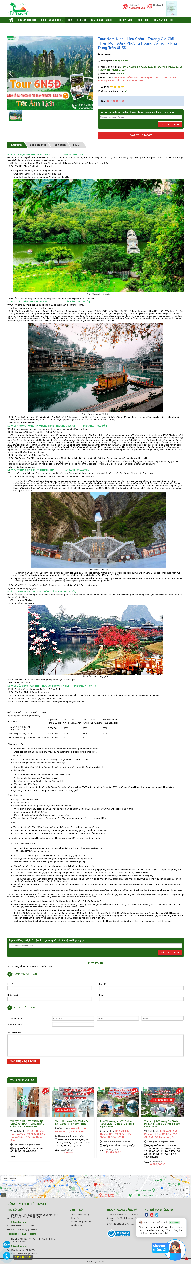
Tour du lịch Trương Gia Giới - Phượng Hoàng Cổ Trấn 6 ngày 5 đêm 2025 (162, 1124)
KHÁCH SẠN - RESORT (102, 20)
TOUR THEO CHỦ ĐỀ (76, 20)
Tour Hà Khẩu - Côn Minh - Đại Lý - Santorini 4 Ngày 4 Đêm (72, 1122)
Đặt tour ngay (141, 135)
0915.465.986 (137, 8)
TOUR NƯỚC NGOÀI (26, 20)
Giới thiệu (143, 20)
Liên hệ (13, 26)
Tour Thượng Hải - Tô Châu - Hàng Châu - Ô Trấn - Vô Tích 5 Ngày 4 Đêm (117, 1124)
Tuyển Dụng (76, 1225)
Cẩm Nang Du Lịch (164, 20)
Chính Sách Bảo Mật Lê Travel (123, 1214)
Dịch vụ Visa (126, 20)
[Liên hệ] (7, 1257)
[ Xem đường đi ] (19, 1222)
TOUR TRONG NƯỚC (51, 20)
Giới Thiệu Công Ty (79, 1214)
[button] (89, 73)
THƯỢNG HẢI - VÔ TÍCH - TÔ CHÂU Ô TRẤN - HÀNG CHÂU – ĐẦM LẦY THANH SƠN (28, 1124)
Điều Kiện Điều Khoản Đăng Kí (123, 1224)
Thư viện (74, 1218)
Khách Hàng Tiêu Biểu (81, 1221)
